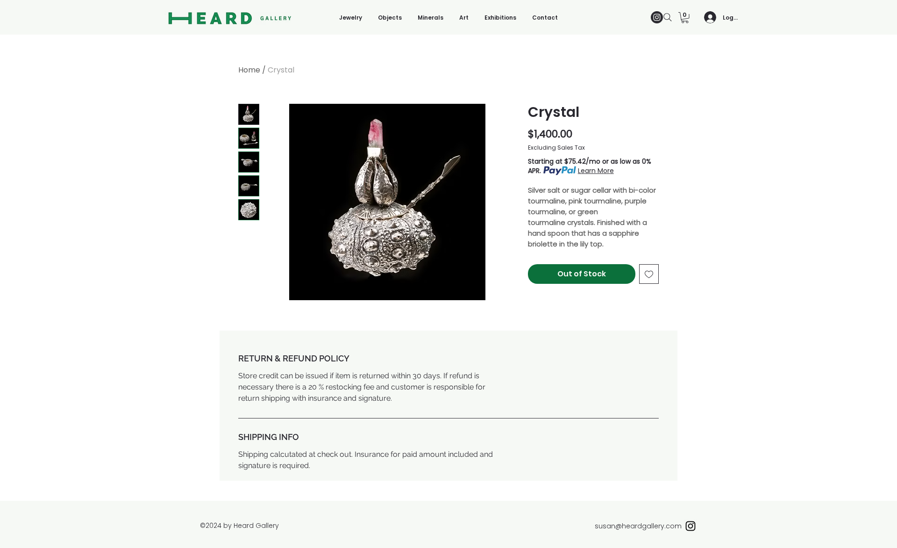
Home (249, 70)
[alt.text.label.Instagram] (657, 17)
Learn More (596, 170)
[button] (684, 17)
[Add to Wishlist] (649, 274)
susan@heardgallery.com (638, 526)
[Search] (667, 17)
